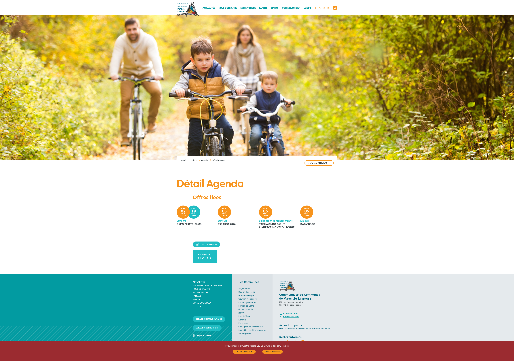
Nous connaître (228, 7)
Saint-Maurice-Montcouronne (252, 330)
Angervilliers (244, 288)
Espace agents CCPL (207, 328)
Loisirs (307, 7)
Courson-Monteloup (247, 299)
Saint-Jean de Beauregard (250, 327)
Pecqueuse (243, 323)
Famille (263, 7)
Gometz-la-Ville (245, 309)
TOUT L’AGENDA (209, 244)
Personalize (272, 352)
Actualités (209, 7)
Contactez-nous (291, 316)
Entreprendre (248, 7)
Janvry (241, 313)
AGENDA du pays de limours (207, 285)
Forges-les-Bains (246, 306)
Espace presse (204, 335)
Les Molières (244, 316)
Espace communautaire (209, 319)
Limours (242, 320)
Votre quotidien (291, 7)
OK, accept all (244, 352)
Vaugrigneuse (244, 333)
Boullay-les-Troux (246, 292)
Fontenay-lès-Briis (247, 302)
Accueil (183, 160)
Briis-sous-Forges (246, 295)
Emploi (275, 7)
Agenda (204, 160)
